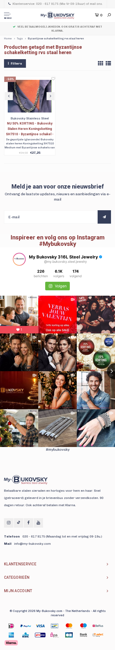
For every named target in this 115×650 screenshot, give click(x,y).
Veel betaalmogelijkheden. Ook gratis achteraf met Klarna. (59, 28)
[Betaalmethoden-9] (40, 635)
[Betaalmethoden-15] (25, 625)
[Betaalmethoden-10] (54, 635)
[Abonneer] (104, 217)
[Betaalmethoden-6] (98, 625)
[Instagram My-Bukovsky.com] (8, 523)
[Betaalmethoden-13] (98, 635)
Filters (16, 63)
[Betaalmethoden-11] (69, 635)
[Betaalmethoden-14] (11, 643)
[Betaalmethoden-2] (40, 625)
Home (8, 38)
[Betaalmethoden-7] (11, 635)
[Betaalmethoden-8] (25, 635)
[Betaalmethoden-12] (83, 635)
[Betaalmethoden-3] (54, 625)
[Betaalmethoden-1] (11, 625)
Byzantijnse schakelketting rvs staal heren (56, 38)
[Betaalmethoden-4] (69, 625)
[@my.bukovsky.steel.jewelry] (19, 259)
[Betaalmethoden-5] (83, 625)
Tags (20, 38)
